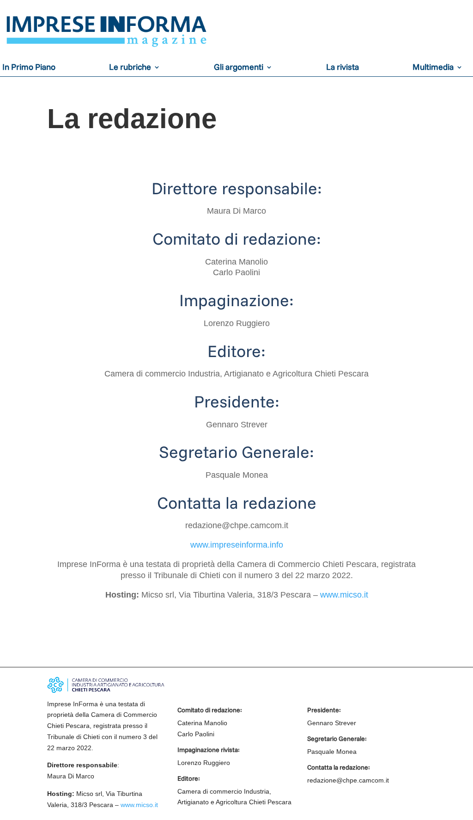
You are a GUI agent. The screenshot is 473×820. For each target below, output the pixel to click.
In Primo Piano (28, 68)
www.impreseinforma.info (236, 544)
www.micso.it (344, 594)
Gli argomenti (238, 68)
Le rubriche (130, 68)
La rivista (342, 68)
